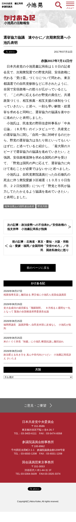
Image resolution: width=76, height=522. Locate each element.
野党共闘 (42, 206)
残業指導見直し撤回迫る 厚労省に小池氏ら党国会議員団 (35, 293)
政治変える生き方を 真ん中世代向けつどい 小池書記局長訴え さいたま (37, 355)
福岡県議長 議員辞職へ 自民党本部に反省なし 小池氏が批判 (37, 325)
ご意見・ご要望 (35, 405)
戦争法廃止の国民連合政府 (19, 206)
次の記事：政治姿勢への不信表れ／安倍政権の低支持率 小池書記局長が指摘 (37, 226)
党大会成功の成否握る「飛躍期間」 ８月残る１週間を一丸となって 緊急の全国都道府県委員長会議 (37, 308)
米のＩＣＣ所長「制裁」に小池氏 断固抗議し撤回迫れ (34, 339)
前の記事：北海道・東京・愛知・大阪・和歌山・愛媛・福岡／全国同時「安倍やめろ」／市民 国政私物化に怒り (39, 246)
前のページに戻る (38, 267)
